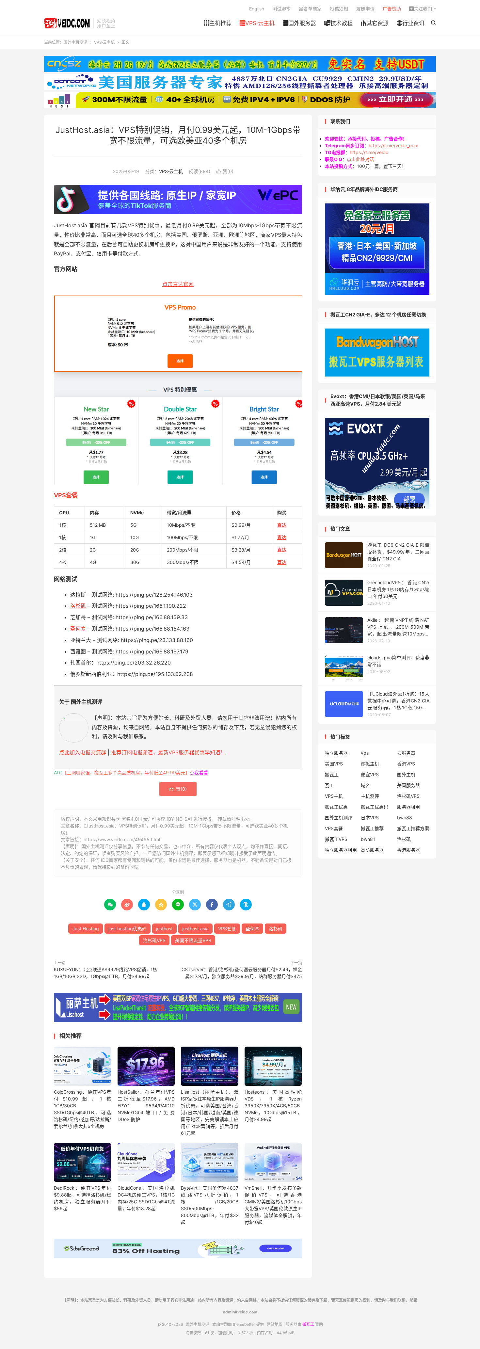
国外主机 (406, 774)
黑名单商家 (310, 8)
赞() (224, 171)
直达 (281, 525)
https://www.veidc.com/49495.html (122, 839)
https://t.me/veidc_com (393, 145)
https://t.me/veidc (369, 152)
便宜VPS (370, 774)
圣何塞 (78, 628)
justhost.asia (195, 928)
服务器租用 (408, 807)
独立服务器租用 (341, 850)
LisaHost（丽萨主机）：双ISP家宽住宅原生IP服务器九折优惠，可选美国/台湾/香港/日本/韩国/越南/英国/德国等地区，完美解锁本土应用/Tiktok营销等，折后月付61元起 (209, 1112)
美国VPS (334, 763)
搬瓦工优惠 (336, 807)
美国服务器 (408, 785)
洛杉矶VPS (154, 940)
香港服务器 (408, 850)
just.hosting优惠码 (127, 928)
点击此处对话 (360, 159)
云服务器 (406, 753)
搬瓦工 (332, 774)
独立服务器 (336, 753)
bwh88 (404, 817)
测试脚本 (281, 8)
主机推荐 (218, 23)
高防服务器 (372, 850)
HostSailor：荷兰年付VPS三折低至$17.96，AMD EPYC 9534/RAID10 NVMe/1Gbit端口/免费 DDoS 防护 (146, 1105)
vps (365, 753)
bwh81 (368, 839)
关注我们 (420, 8)
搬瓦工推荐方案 (413, 828)
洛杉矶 (78, 605)
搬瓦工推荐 (372, 828)
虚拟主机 (370, 763)
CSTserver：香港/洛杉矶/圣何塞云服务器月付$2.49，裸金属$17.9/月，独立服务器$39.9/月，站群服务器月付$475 (242, 973)
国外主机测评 (67, 23)
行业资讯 (410, 23)
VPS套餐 (66, 495)
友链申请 (365, 8)
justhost (164, 928)
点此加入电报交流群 (82, 752)
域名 (365, 785)
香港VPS (406, 763)
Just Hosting (85, 928)
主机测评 (370, 796)
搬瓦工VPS (336, 839)
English (256, 8)
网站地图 (274, 1324)
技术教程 (338, 23)
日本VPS (370, 817)
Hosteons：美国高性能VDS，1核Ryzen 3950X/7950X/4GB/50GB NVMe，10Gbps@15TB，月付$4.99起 (273, 1105)
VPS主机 (334, 796)
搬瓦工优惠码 (374, 807)
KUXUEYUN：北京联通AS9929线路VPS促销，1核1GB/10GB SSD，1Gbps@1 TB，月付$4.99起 (105, 973)
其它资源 (375, 23)
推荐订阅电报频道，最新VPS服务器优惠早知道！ (168, 752)
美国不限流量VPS (193, 940)
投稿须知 (339, 8)
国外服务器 (299, 23)
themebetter (244, 1324)
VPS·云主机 (257, 23)
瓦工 (329, 785)
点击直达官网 (178, 284)
